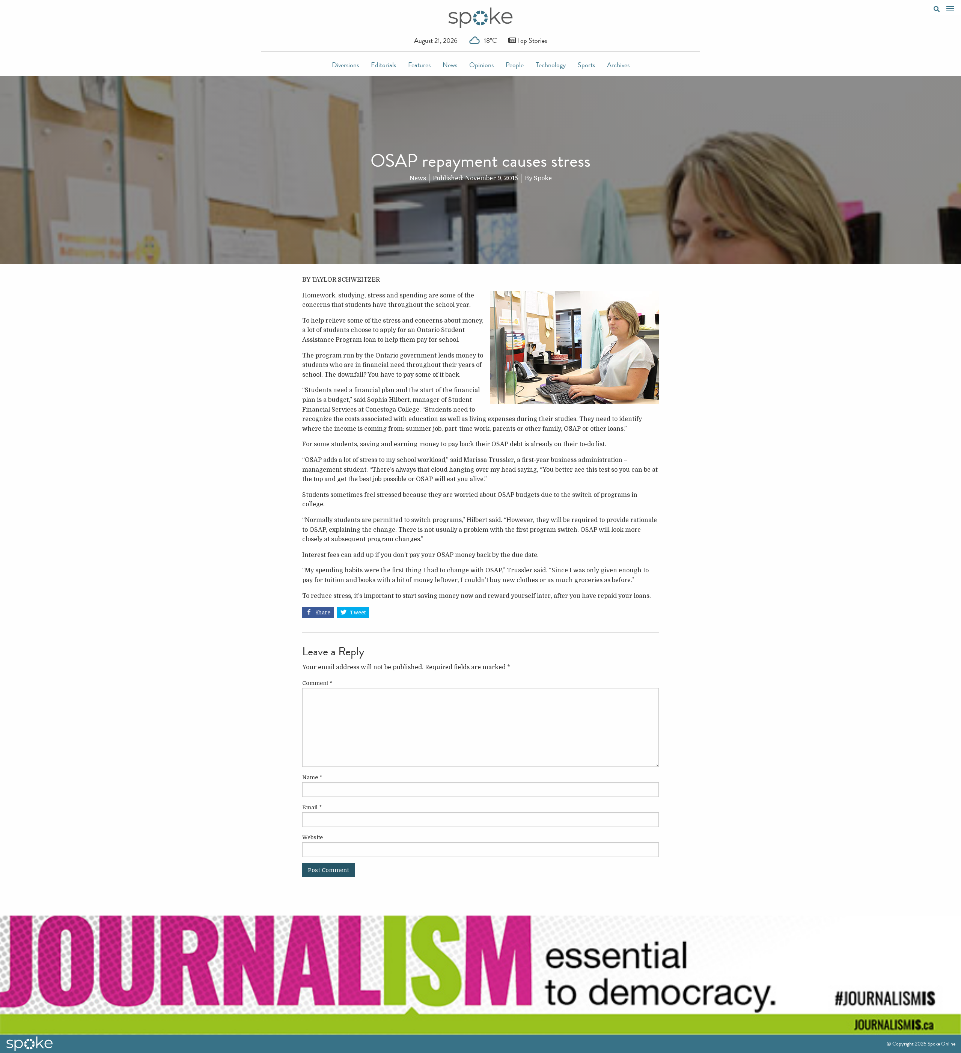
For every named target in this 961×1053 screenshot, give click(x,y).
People (515, 65)
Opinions (481, 65)
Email (312, 807)
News (450, 65)
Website (312, 837)
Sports (586, 65)
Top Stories (531, 40)
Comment (317, 683)
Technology (551, 65)
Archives (618, 65)
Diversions (345, 65)
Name (312, 777)
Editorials (383, 65)
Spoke (543, 178)
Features (419, 65)
